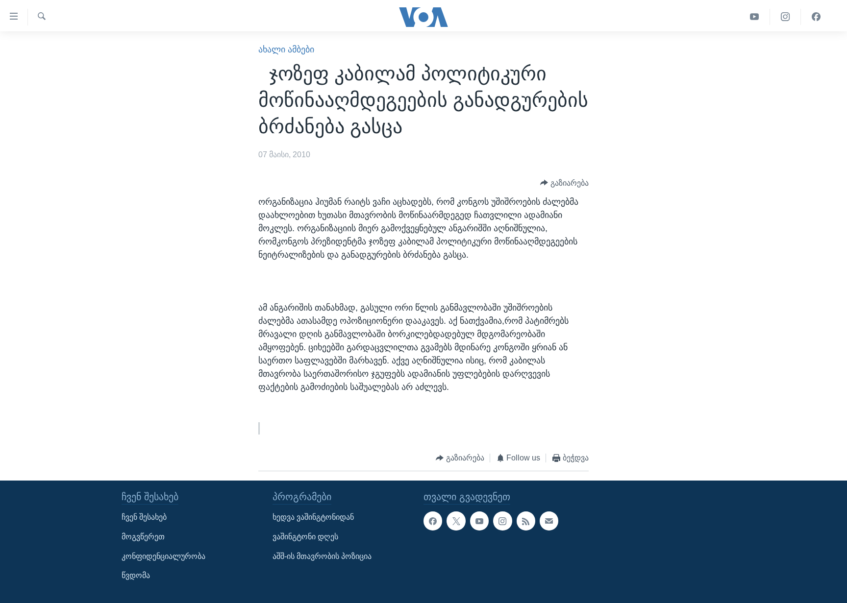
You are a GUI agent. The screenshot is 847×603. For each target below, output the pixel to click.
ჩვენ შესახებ (144, 517)
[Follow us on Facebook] (433, 520)
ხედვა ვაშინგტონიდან (313, 517)
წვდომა (136, 575)
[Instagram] (785, 17)
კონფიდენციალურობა (163, 556)
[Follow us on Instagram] (502, 520)
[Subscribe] (549, 520)
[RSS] (526, 520)
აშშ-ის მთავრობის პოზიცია (322, 556)
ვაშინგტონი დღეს (305, 536)
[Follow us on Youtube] (479, 520)
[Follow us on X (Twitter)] (456, 520)
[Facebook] (816, 17)
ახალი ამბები (286, 49)
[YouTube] (754, 17)
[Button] (564, 183)
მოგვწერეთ (143, 536)
